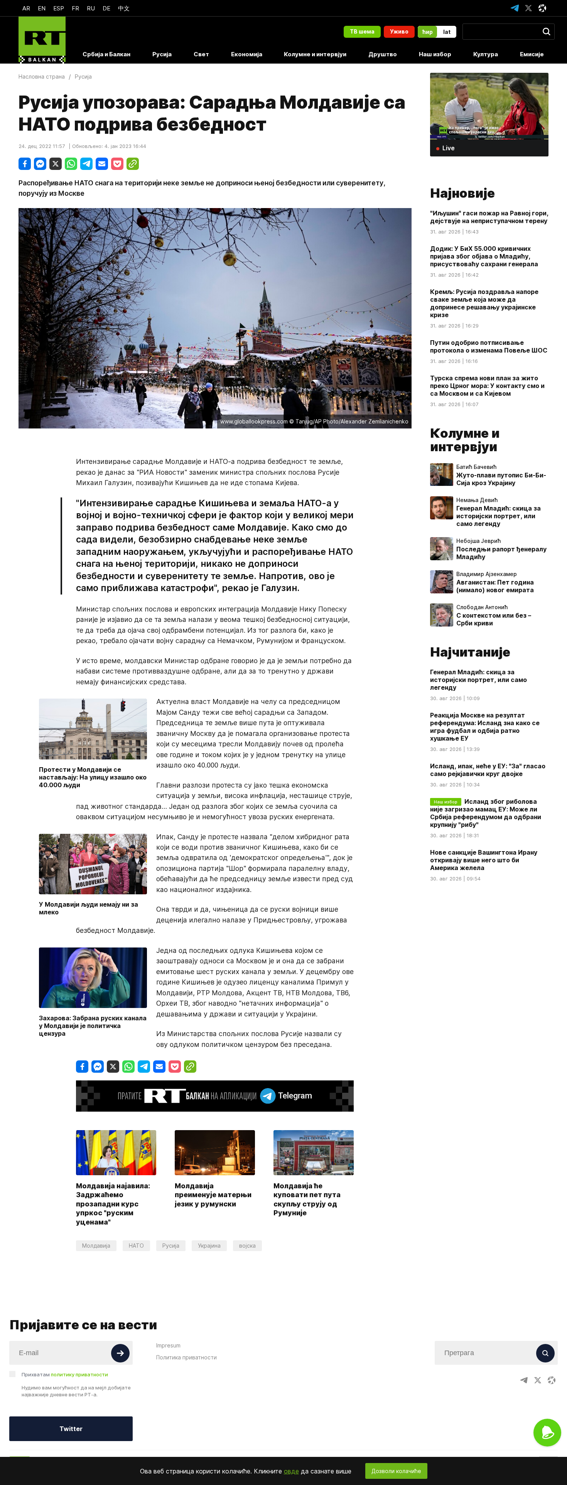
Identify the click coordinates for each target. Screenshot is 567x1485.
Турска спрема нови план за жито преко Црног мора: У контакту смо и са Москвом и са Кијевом (487, 385)
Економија (246, 54)
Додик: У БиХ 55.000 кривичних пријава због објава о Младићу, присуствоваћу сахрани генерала (484, 256)
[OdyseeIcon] (542, 8)
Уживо (399, 31)
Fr (75, 8)
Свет (201, 54)
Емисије (532, 54)
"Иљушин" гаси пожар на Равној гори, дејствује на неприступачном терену (489, 217)
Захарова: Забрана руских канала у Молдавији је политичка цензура (93, 1025)
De (106, 8)
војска (247, 1245)
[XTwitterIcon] (528, 8)
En (42, 8)
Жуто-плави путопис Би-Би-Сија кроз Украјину (501, 479)
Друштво (382, 54)
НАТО (136, 1245)
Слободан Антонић (482, 607)
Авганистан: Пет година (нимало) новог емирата (495, 586)
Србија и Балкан (106, 54)
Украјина (209, 1245)
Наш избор (435, 54)
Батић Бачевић (476, 467)
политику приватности (79, 1374)
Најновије (462, 193)
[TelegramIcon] (514, 8)
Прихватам (65, 1374)
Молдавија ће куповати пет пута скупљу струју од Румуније (307, 1199)
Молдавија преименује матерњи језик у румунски (213, 1195)
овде (291, 1471)
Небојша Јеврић (478, 541)
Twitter (71, 1429)
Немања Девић (477, 500)
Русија (162, 54)
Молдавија (96, 1245)
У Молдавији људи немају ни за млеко (88, 908)
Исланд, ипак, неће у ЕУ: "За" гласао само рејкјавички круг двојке (487, 770)
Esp (58, 8)
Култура (485, 54)
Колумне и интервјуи (315, 54)
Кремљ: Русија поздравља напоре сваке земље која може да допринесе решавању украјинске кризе (484, 303)
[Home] (42, 40)
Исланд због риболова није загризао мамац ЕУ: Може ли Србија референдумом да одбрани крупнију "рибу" (485, 813)
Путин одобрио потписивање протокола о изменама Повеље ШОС (488, 346)
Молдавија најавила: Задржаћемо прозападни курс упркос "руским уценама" (113, 1204)
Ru (91, 8)
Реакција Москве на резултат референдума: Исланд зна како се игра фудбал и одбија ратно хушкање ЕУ (485, 727)
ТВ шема (362, 31)
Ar (26, 8)
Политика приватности (186, 1357)
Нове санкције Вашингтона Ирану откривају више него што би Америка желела (483, 860)
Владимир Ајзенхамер (486, 574)
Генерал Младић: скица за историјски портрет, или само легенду (498, 516)
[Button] (120, 1353)
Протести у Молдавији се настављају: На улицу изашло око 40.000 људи (93, 777)
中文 (124, 8)
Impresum (168, 1345)
